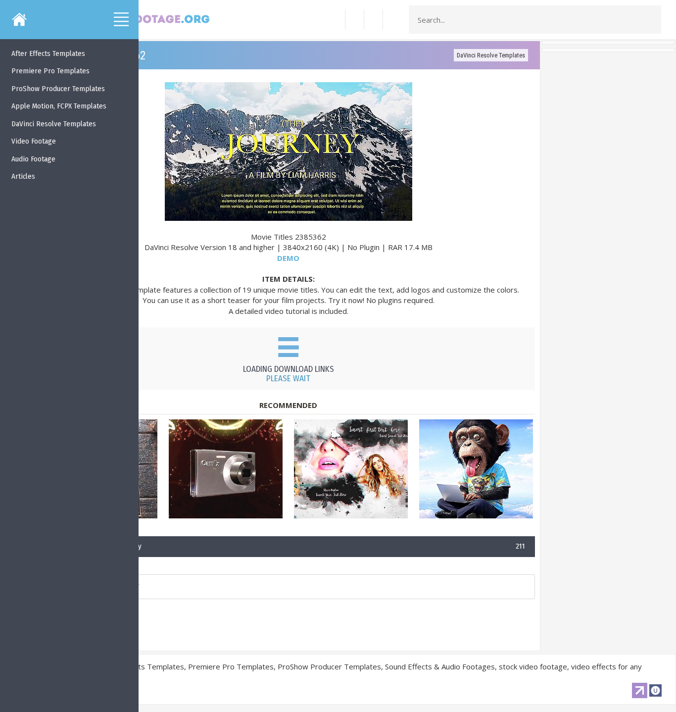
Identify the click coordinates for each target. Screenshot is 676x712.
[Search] (650, 19)
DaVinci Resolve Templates (491, 55)
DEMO (288, 258)
